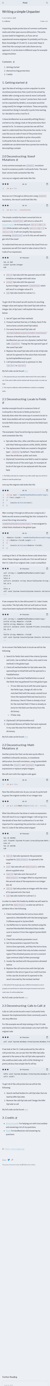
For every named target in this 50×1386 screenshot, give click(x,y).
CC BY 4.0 (23, 1165)
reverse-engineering (17, 1149)
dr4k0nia (7, 21)
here (26, 371)
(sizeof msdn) (8, 224)
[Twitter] (9, 1159)
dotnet (7, 1149)
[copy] (47, 184)
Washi (8, 1130)
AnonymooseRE (12, 1123)
